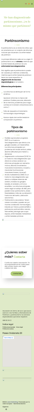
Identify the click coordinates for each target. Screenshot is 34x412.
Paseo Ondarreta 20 (12, 333)
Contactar (17, 273)
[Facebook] (3, 409)
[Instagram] (6, 409)
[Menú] (32, 4)
